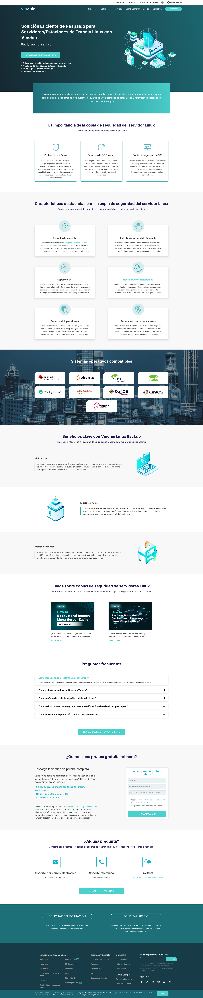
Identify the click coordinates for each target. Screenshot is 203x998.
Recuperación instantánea (138, 279)
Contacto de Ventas (123, 984)
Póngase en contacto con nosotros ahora (147, 877)
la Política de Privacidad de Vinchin (150, 800)
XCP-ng (68, 973)
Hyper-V (43, 964)
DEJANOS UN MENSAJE (101, 891)
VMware (43, 959)
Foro (92, 973)
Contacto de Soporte (99, 978)
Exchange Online (71, 983)
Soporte (131, 2)
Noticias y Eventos (123, 964)
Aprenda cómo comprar (125, 979)
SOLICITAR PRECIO (135, 916)
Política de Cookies (147, 993)
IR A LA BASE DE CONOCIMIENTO (102, 731)
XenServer (69, 969)
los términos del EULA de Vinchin (143, 802)
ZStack (42, 980)
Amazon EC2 (70, 959)
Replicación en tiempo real (50, 985)
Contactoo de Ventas (148, 2)
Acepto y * (148, 801)
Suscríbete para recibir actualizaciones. (155, 955)
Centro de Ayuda (97, 969)
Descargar (120, 2)
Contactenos (121, 969)
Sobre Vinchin (121, 959)
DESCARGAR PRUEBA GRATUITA (40, 55)
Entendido (162, 994)
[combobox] (131, 793)
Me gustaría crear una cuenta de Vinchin (146, 806)
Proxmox (43, 969)
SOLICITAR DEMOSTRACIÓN (67, 916)
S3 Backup (69, 964)
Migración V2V (70, 978)
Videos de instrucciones (100, 959)
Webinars (94, 964)
